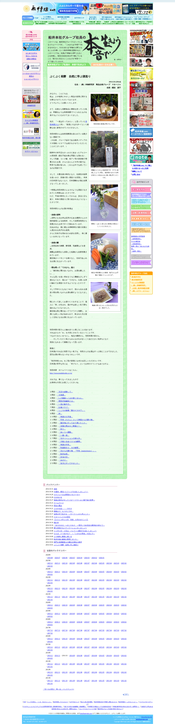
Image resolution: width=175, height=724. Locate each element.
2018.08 (79, 622)
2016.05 (101, 639)
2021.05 (101, 597)
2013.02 (123, 664)
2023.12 (50, 580)
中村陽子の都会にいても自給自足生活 (77, 22)
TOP (24, 702)
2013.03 (116, 664)
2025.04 (109, 563)
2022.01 (50, 591)
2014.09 (72, 656)
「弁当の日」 (64, 457)
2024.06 (94, 572)
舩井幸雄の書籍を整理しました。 (66, 539)
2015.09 (72, 647)
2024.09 (72, 572)
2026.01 (101, 558)
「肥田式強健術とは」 (66, 401)
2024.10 (64, 572)
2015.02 (123, 647)
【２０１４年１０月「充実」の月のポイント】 (71, 520)
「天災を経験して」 (65, 392)
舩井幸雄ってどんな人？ (60, 702)
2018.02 (123, 622)
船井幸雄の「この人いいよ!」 (123, 17)
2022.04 (109, 588)
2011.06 (94, 681)
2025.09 (72, 563)
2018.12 (50, 622)
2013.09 (72, 664)
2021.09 (72, 597)
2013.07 (87, 664)
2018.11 (57, 622)
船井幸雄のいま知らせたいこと (48, 17)
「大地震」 (61, 395)
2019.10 (64, 614)
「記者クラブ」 (63, 407)
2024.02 (123, 572)
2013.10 (64, 664)
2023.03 (116, 580)
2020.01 (50, 608)
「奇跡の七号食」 (66, 417)
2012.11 (57, 672)
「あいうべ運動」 (66, 432)
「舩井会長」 (64, 454)
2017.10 (64, 630)
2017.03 (116, 630)
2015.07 (87, 647)
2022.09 (72, 588)
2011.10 (64, 681)
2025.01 (50, 566)
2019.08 (79, 614)
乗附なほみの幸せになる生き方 (113, 22)
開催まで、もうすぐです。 (64, 511)
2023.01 (50, 583)
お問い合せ (136, 174)
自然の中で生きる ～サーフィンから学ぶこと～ (72, 514)
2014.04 (109, 656)
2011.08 (79, 681)
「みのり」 (63, 460)
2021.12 (50, 597)
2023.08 (79, 580)
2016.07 (87, 639)
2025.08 (79, 563)
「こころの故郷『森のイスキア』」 (71, 410)
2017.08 (79, 630)
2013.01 (50, 667)
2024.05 (101, 572)
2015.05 (101, 647)
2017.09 (72, 630)
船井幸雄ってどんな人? (64, 17)
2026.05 (72, 558)
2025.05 (101, 563)
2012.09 (72, 672)
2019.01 (50, 616)
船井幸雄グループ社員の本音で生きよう (144, 22)
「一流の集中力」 (64, 404)
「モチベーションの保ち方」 (70, 438)
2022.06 (94, 588)
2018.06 (94, 622)
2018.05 (101, 622)
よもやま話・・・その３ (63, 509)
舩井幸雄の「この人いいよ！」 (128, 702)
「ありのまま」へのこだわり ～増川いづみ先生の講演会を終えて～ (79, 525)
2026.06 (64, 558)
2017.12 (50, 630)
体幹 (55, 489)
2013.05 (101, 664)
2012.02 (123, 672)
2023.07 (87, 580)
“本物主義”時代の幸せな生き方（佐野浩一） (126, 706)
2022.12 (50, 588)
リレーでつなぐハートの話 (129, 22)
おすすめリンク (79, 17)
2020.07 (87, 605)
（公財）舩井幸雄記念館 (140, 288)
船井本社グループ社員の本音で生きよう (110, 709)
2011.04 (109, 681)
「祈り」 (62, 429)
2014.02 (123, 656)
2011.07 (87, 681)
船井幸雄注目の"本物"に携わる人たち (106, 17)
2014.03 (116, 656)
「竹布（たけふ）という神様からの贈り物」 (76, 420)
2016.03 (116, 639)
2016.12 (50, 639)
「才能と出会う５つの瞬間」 (70, 441)
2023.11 (57, 580)
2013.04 (109, 664)
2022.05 (101, 588)
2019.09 (72, 614)
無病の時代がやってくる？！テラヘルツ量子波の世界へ (74, 500)
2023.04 (109, 580)
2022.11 (57, 588)
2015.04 (109, 647)
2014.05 (101, 656)
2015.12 (50, 647)
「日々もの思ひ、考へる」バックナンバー (58, 689)
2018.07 (87, 622)
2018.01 (50, 625)
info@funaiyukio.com (86, 713)
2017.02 (123, 630)
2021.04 (109, 597)
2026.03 (87, 558)
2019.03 (116, 614)
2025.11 (57, 563)
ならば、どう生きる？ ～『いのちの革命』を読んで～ (74, 534)
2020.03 (116, 605)
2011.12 (50, 681)
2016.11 (57, 639)
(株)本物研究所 (136, 280)
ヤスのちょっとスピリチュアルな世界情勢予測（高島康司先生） (43, 706)
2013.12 (50, 664)
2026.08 (50, 558)
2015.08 (79, 647)
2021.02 (123, 597)
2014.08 (79, 656)
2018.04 (109, 622)
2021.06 (94, 597)
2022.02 (123, 588)
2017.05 (101, 630)
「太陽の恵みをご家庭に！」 (70, 426)
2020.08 (79, 605)
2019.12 (50, 614)
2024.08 (79, 572)
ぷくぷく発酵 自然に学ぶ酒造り (66, 545)
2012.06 (94, 672)
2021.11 (57, 597)
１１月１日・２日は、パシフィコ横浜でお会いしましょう (75, 531)
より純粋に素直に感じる (63, 536)
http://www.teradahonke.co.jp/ (61, 373)
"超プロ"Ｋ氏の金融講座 (35, 22)
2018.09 (72, 622)
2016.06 (94, 639)
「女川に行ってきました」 (69, 463)
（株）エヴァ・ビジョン (140, 291)
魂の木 (56, 523)
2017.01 (50, 633)
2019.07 (87, 614)
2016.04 (109, 639)
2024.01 (50, 574)
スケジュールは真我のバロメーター (67, 495)
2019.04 (109, 614)
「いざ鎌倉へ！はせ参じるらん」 (70, 398)
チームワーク (59, 503)
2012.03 (116, 672)
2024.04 (109, 572)
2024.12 (50, 572)
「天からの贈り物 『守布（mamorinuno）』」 (78, 451)
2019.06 (94, 614)
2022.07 (87, 588)
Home (31, 17)
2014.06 (94, 656)
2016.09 (72, 639)
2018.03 (116, 622)
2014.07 (87, 656)
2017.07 (87, 630)
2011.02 (123, 681)
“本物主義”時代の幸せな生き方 (94, 22)
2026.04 (79, 558)
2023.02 (123, 580)
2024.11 (57, 572)
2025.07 (87, 563)
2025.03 (116, 563)
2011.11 (57, 681)
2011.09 (72, 681)
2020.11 (57, 605)
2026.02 (94, 558)
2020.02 (123, 605)
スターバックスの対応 (62, 517)
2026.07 (57, 558)
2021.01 (50, 600)
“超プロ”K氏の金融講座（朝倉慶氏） (75, 706)
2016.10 (64, 639)
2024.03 (116, 572)
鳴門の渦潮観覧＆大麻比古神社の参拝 (68, 542)
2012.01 (50, 675)
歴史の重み (58, 506)
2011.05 (101, 681)
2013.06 (94, 664)
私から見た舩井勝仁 (93, 17)
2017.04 (109, 630)
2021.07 (87, 597)
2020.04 (109, 605)
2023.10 (64, 580)
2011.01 (50, 684)
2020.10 (64, 605)
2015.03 (116, 647)
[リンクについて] (147, 717)
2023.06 (94, 580)
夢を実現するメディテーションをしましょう (70, 528)
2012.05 (101, 672)
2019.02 (123, 614)
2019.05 (101, 614)
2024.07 (87, 572)
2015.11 (57, 647)
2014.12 (50, 656)
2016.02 (123, 639)
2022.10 (64, 588)
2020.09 (72, 605)
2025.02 (123, 563)
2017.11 (57, 630)
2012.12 (50, 672)
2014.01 (50, 658)
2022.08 (79, 588)
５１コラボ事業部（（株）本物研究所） (31, 121)
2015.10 (64, 647)
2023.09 (72, 580)
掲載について (137, 171)
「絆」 (59, 414)
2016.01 (50, 642)
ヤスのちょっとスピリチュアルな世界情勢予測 (58, 22)
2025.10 (64, 563)
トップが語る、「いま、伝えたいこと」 (39, 702)
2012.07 (87, 672)
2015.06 (94, 647)
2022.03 (116, 588)
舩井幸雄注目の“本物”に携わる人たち (105, 702)
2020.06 (94, 605)
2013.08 (79, 664)
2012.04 (109, 672)
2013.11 (57, 664)
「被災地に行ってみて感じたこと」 (73, 423)
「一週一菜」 (64, 435)
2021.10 (64, 597)
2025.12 (50, 563)
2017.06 (94, 630)
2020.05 (101, 605)
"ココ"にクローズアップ (143, 17)
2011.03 (116, 681)
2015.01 (50, 650)
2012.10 (64, 672)
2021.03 (116, 597)
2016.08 (79, 639)
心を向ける (58, 497)
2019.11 (57, 614)
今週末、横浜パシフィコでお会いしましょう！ (71, 492)
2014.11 (57, 656)
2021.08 (79, 597)
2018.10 (64, 622)
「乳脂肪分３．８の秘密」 (69, 448)
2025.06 (94, 563)
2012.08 (79, 672)
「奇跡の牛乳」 (65, 445)
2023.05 (101, 580)
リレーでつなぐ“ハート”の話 (88, 709)
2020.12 (50, 605)
